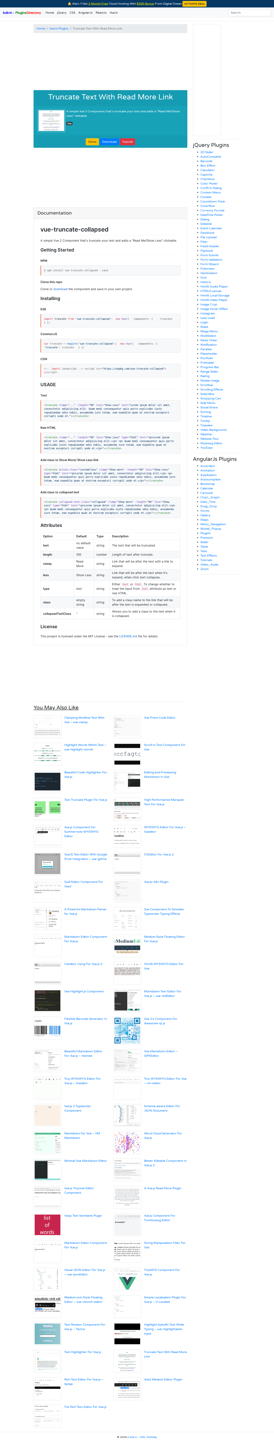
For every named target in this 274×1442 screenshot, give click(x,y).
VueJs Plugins (59, 28)
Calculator (207, 170)
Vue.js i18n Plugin (156, 882)
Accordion (207, 466)
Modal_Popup (210, 529)
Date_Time (207, 502)
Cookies (206, 197)
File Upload (208, 237)
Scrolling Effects (211, 389)
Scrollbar (206, 385)
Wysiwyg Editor (211, 443)
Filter (204, 242)
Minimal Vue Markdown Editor (85, 1161)
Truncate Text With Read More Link (110, 97)
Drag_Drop (208, 506)
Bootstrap (207, 484)
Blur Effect (207, 166)
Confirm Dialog (211, 188)
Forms (204, 511)
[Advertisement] (110, 62)
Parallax (206, 349)
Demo (92, 142)
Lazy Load (207, 318)
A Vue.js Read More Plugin (162, 1188)
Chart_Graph (210, 497)
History (205, 282)
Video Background (213, 430)
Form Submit (209, 255)
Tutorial (127, 142)
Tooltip (205, 421)
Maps (204, 520)
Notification (208, 345)
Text (69, 123)
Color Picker (209, 183)
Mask (204, 327)
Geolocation (208, 273)
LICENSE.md (128, 636)
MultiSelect (208, 336)
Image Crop (208, 304)
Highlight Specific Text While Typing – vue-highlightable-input (164, 1329)
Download (109, 142)
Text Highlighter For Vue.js (82, 1352)
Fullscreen (207, 269)
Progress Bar (209, 367)
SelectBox (207, 394)
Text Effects (208, 555)
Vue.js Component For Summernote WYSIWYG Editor (81, 831)
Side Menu (207, 403)
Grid (203, 277)
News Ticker (209, 340)
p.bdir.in (132, 1437)
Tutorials (206, 560)
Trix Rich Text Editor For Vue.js (85, 1407)
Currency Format (212, 210)
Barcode (206, 161)
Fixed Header (209, 246)
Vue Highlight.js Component (84, 991)
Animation (207, 470)
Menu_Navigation (213, 524)
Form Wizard (209, 264)
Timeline (206, 416)
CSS (72, 13)
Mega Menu (209, 331)
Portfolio (206, 358)
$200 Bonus (145, 4)
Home (49, 13)
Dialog (204, 219)
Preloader (207, 363)
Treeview (206, 425)
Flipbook (206, 251)
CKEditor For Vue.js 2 (159, 854)
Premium (206, 538)
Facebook (207, 233)
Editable (206, 224)
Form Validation (211, 260)
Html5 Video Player (214, 300)
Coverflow (207, 206)
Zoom (204, 569)
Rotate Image (209, 380)
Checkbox (207, 179)
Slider (204, 542)
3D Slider (206, 152)
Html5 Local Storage (214, 295)
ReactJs (101, 13)
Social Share (209, 407)
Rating (205, 376)
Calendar (206, 488)
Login (204, 322)
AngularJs (85, 13)
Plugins (205, 533)
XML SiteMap (148, 1437)
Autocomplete (210, 479)
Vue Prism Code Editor (160, 718)
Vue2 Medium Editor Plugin (163, 1379)
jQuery (62, 13)
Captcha (206, 174)
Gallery (205, 515)
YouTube (206, 448)
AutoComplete (210, 157)
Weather (206, 434)
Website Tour (209, 439)
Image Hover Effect (214, 309)
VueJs (114, 13)
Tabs (203, 551)
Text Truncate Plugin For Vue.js (85, 800)
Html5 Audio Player (214, 286)
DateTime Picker (211, 215)
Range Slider (209, 372)
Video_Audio (209, 564)
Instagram (207, 313)
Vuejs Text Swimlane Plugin (83, 1216)
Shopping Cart (210, 398)
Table (204, 547)
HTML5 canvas (210, 291)
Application (208, 475)
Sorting (205, 412)
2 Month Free (98, 4)
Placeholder (208, 354)
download (60, 289)
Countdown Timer (213, 201)
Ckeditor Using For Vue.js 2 (83, 964)
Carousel (206, 493)
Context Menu (210, 192)
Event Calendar (211, 228)
